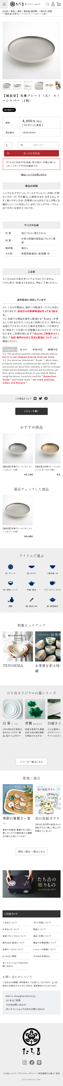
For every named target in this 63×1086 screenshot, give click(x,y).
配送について (39, 929)
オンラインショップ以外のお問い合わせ (15, 964)
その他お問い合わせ (16, 1004)
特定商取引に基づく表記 (49, 1073)
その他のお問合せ (41, 956)
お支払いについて (11, 929)
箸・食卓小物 (31, 606)
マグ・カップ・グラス (52, 589)
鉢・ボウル (31, 573)
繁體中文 (53, 349)
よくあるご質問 (9, 956)
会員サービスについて (13, 949)
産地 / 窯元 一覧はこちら (31, 851)
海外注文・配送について (14, 942)
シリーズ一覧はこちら (31, 761)
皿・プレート (10, 573)
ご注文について (10, 922)
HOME (5, 11)
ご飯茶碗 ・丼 (52, 573)
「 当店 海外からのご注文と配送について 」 (31, 337)
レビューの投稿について (44, 949)
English (10, 349)
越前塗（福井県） (31, 11)
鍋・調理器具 (52, 606)
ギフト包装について (42, 922)
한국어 (24, 349)
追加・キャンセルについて (14, 935)
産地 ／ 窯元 (16, 11)
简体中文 (38, 349)
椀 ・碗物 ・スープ (10, 589)
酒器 (11, 606)
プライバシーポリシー (27, 1073)
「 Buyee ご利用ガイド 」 (46, 333)
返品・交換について (42, 935)
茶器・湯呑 (31, 589)
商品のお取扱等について (44, 942)
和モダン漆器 (46, 11)
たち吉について (9, 1073)
